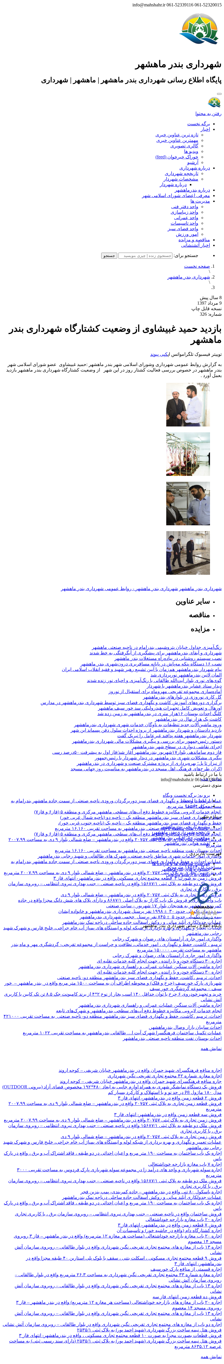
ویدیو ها (191, 151)
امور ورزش (187, 234)
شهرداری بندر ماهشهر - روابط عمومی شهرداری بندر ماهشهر (119, 588)
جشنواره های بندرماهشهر (185, 869)
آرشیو (192, 162)
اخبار (205, 129)
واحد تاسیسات (184, 223)
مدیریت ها (200, 201)
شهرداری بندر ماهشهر (188, 276)
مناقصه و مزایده (194, 239)
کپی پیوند (159, 354)
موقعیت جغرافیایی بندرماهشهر (180, 837)
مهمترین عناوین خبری (177, 140)
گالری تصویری (184, 145)
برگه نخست (198, 123)
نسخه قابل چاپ (206, 308)
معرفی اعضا (198, 806)
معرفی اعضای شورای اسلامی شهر (176, 195)
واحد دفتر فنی (184, 206)
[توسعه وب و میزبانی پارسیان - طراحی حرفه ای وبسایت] (207, 933)
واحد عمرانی (186, 217)
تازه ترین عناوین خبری (176, 134)
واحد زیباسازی (184, 212)
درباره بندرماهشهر (192, 190)
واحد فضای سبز (183, 228)
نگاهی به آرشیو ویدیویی (188, 874)
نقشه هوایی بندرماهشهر (187, 843)
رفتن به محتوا (208, 113)
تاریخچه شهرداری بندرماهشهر (181, 832)
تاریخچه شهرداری (181, 173)
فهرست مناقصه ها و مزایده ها (181, 863)
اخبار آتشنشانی (195, 245)
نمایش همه (211, 1048)
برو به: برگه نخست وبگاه (186, 795)
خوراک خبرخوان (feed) (176, 156)
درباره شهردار (173, 184)
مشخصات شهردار (181, 178)
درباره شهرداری (194, 167)
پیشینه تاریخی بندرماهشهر (185, 826)
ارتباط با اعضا (196, 800)
